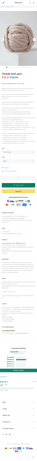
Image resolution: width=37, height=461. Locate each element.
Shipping (6, 168)
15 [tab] (24, 67)
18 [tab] (27, 67)
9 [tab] (16, 67)
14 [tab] (22, 67)
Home (2, 7)
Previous (2, 39)
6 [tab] (12, 67)
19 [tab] (29, 67)
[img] (4, 382)
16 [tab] (25, 67)
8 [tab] (15, 67)
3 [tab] (9, 67)
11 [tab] (19, 67)
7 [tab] (14, 67)
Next (34, 39)
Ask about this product (10, 171)
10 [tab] (17, 67)
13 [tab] (21, 67)
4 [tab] (10, 67)
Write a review (24, 333)
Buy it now (18, 192)
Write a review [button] (18, 370)
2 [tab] (7, 67)
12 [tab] (20, 67)
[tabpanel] (18, 38)
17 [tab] (26, 67)
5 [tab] (11, 67)
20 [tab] (30, 67)
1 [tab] (6, 67)
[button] (10, 359)
